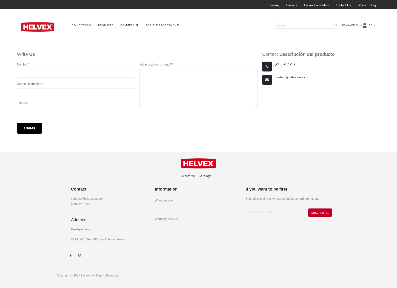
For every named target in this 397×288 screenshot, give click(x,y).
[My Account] (365, 25)
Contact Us (343, 5)
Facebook (71, 255)
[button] (372, 25)
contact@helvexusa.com (292, 77)
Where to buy (367, 5)
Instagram (79, 255)
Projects (291, 5)
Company (273, 5)
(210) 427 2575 (286, 64)
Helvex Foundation (316, 5)
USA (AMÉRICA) (350, 25)
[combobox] (306, 25)
